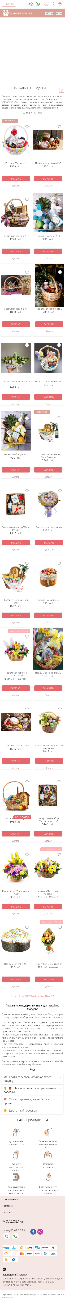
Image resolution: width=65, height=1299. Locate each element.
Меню (10, 4)
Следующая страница (37, 996)
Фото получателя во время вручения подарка (48, 1190)
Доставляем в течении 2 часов (16, 1143)
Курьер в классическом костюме (16, 1167)
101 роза (38, 112)
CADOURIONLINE (10, 101)
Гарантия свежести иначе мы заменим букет (48, 1144)
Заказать (16, 178)
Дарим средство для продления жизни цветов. (16, 1190)
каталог (7, 1212)
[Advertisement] (32, 51)
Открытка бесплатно (48, 1165)
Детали (16, 185)
